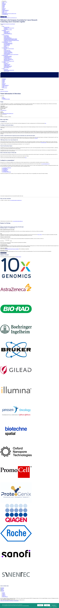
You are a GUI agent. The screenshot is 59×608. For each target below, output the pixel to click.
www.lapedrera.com (3, 110)
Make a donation (6, 67)
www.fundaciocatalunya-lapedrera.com (15, 200)
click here (36, 138)
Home (3, 2)
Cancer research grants (7, 51)
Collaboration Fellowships (8, 56)
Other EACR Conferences (4, 91)
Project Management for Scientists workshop (10, 38)
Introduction (4, 3)
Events (3, 34)
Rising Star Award (6, 60)
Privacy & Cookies (5, 596)
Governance (6, 28)
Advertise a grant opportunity (8, 52)
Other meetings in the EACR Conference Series (9, 13)
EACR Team (6, 69)
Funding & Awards (5, 55)
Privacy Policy (40, 234)
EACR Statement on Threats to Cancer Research (11, 54)
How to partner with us (7, 66)
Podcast (5, 46)
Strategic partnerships (7, 64)
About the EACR (6, 27)
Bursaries (3, 9)
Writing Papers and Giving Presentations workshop (11, 40)
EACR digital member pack (8, 42)
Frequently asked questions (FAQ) (9, 70)
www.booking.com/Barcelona (6, 167)
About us (3, 592)
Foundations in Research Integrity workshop (10, 39)
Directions (3, 98)
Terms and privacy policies (8, 29)
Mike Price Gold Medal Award (8, 59)
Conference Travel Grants (8, 58)
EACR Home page (5, 14)
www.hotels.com (4, 170)
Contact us (3, 594)
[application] (29, 605)
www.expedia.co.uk (5, 169)
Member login (6, 32)
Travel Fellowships (7, 57)
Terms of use (4, 595)
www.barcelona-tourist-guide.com (18, 221)
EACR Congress (6, 36)
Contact (3, 68)
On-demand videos (7, 45)
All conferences (6, 35)
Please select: (4, 1)
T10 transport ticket (43, 142)
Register (3, 81)
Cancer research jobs (7, 50)
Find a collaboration (7, 44)
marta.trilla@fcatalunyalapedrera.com (7, 113)
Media (3, 11)
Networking (4, 8)
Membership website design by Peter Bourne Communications (9, 600)
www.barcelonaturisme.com (45, 163)
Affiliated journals (6, 65)
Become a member (6, 31)
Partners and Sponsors (5, 10)
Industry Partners (6, 62)
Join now (3, 593)
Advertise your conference (8, 41)
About (3, 26)
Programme (4, 4)
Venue (3, 7)
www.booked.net (4, 168)
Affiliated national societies (8, 33)
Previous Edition (4, 12)
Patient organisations (7, 53)
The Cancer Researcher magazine (9, 48)
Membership (4, 30)
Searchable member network (8, 43)
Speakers (3, 5)
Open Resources (4, 47)
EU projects (6, 63)
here (45, 123)
